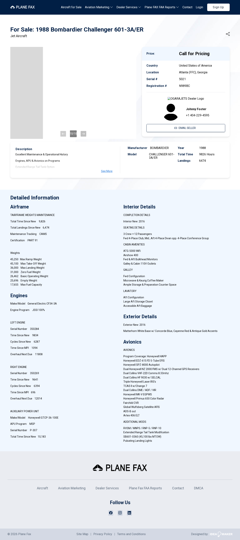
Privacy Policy (102, 534)
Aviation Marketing (97, 7)
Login (199, 7)
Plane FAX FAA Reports (160, 7)
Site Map (82, 534)
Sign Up (218, 7)
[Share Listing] (228, 34)
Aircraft (42, 488)
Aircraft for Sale (71, 7)
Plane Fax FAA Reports (145, 488)
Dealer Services (127, 7)
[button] (63, 134)
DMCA (198, 488)
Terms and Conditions (131, 534)
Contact (187, 7)
